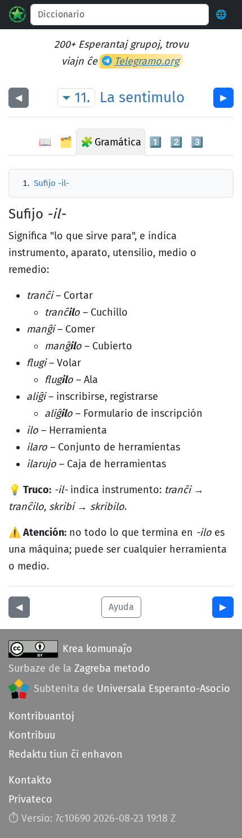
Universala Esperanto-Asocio (163, 688)
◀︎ (18, 97)
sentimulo (152, 97)
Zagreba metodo (112, 668)
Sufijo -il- (51, 183)
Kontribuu (31, 735)
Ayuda (121, 607)
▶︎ (223, 97)
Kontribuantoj (41, 716)
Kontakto (30, 780)
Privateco (30, 799)
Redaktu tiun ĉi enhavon (65, 754)
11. (82, 97)
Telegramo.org (146, 61)
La (107, 97)
